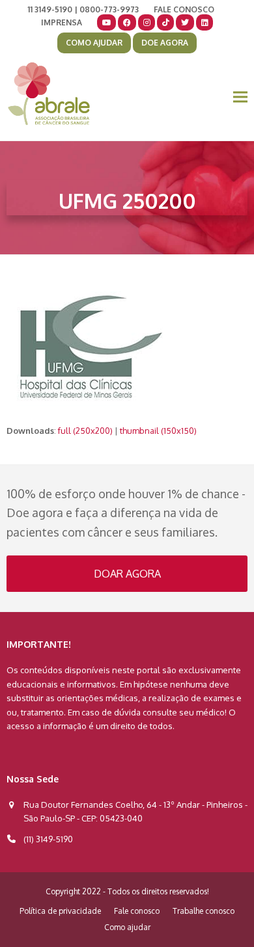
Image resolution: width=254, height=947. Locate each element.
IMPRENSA (61, 22)
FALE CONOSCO (184, 9)
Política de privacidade (60, 911)
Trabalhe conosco (203, 911)
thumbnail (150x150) (158, 430)
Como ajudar (127, 927)
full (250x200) (85, 430)
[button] (240, 97)
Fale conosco (137, 911)
